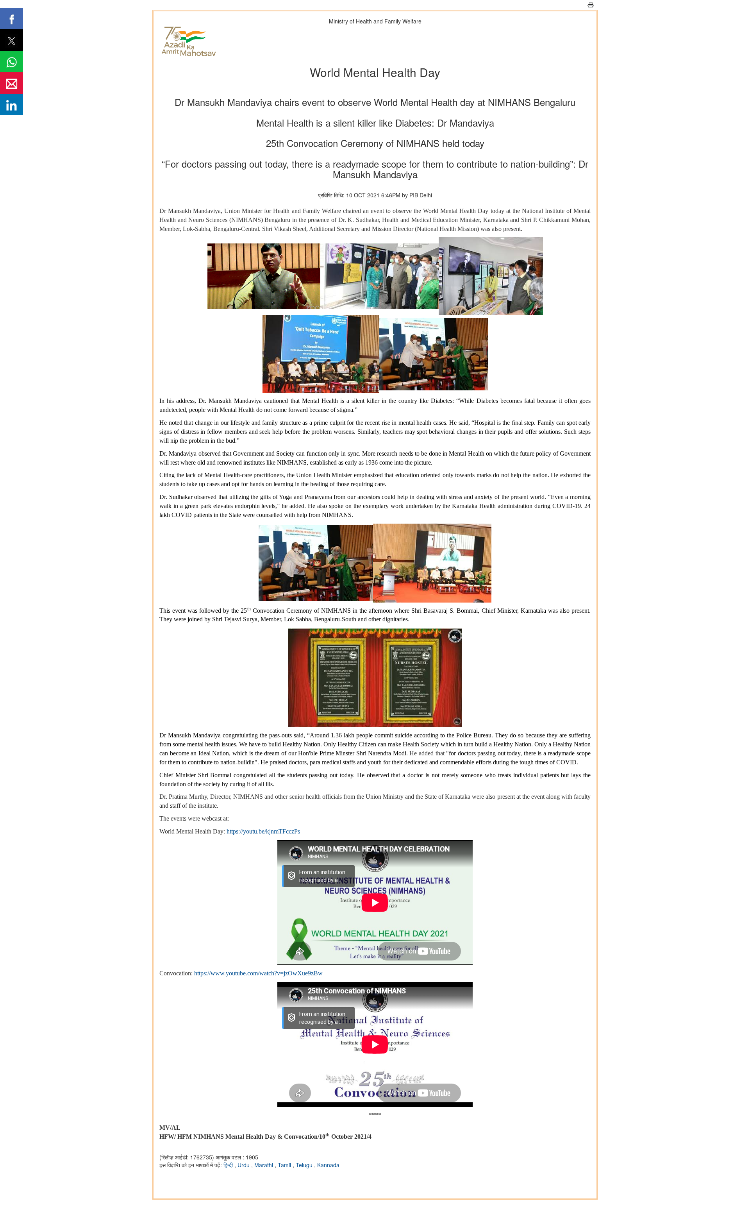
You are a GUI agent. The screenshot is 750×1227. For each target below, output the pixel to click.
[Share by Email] (11, 83)
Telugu (305, 1165)
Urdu (244, 1165)
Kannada (328, 1165)
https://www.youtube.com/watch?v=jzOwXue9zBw (258, 973)
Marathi (264, 1165)
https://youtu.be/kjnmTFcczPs (263, 831)
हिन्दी (228, 1165)
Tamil (285, 1165)
